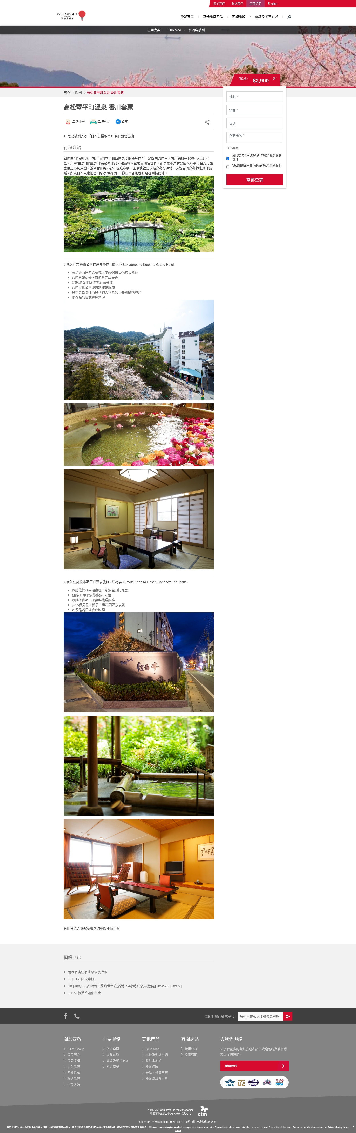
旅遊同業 (113, 1066)
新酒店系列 (196, 30)
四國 (78, 92)
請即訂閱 (255, 3)
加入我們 (73, 1066)
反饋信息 (73, 1072)
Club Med (174, 30)
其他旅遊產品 (213, 16)
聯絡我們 (237, 3)
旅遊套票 (187, 16)
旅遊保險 (152, 1066)
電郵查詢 (254, 179)
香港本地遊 (154, 1060)
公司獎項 (73, 1060)
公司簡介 (73, 1055)
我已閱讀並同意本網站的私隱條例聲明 (256, 165)
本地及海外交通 (157, 1055)
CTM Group (75, 1049)
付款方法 (73, 1084)
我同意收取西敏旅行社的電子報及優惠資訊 (256, 157)
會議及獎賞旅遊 (266, 16)
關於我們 (219, 3)
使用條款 (191, 1049)
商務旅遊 (238, 16)
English (272, 3)
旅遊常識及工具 (157, 1078)
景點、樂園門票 (157, 1072)
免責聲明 (191, 1055)
